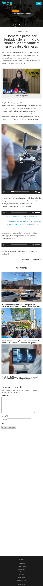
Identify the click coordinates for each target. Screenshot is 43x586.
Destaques (21, 564)
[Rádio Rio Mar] (7, 3)
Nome (4, 416)
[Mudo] (36, 192)
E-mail (4, 420)
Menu (38, 3)
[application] (22, 159)
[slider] (20, 191)
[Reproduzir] (4, 192)
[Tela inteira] (39, 192)
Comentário (6, 395)
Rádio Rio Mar (22, 577)
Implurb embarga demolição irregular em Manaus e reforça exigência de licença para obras (21, 306)
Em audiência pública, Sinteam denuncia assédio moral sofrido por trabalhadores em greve (21, 342)
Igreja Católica (22, 566)
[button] (22, 159)
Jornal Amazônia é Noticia (21, 14)
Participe (15, 17)
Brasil (21, 572)
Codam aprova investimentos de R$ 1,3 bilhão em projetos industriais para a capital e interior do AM (23, 224)
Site (3, 423)
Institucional (21, 584)
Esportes (21, 574)
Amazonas (21, 569)
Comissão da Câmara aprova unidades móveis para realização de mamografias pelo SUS (20, 378)
